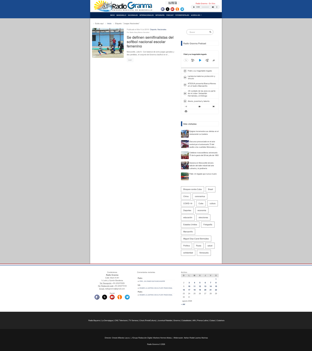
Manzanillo (121, 15)
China (186, 196)
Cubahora (220, 320)
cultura (212, 203)
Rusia (198, 245)
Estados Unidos (190, 224)
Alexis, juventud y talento (199, 101)
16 (184, 289)
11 (194, 286)
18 (194, 289)
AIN (194, 320)
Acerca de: (196, 15)
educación (187, 217)
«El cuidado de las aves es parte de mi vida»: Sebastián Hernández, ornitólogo (201, 93)
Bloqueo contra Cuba (192, 189)
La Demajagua (107, 320)
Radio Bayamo (94, 320)
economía (202, 210)
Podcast (170, 15)
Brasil (210, 189)
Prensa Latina (202, 320)
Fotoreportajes (182, 15)
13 (205, 286)
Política (186, 245)
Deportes (187, 210)
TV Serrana (133, 320)
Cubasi (212, 320)
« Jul (183, 304)
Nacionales (133, 15)
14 (211, 286)
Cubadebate (186, 320)
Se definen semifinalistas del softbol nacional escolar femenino (150, 42)
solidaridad (188, 252)
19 (200, 289)
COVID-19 (187, 203)
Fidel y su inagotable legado (200, 71)
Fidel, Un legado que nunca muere (152, 281)
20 (205, 289)
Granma (176, 320)
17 (189, 289)
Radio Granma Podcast (194, 43)
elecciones (203, 217)
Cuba (201, 203)
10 (189, 286)
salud (210, 245)
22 (216, 289)
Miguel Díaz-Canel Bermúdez (196, 238)
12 (200, 286)
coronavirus (200, 196)
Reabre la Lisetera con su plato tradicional (156, 288)
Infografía (160, 15)
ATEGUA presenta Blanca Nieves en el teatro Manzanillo (202, 84)
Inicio (112, 15)
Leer (130, 60)
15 (216, 286)
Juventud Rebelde (165, 320)
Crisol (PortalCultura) (147, 320)
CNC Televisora (121, 320)
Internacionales (147, 15)
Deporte (153, 29)
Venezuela (204, 252)
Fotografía (207, 224)
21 (211, 289)
